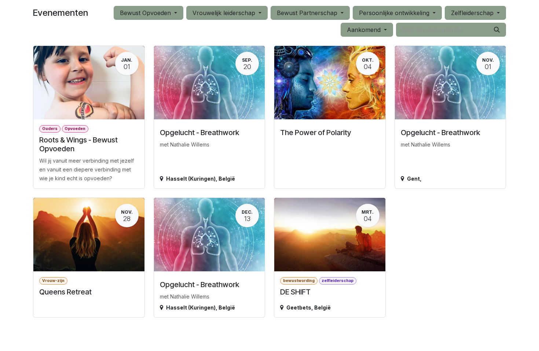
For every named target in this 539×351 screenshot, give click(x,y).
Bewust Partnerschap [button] (308, 13)
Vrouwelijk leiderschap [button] (224, 13)
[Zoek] (497, 30)
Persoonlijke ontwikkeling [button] (395, 13)
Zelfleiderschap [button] (473, 13)
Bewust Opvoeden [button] (146, 13)
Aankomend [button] (364, 29)
